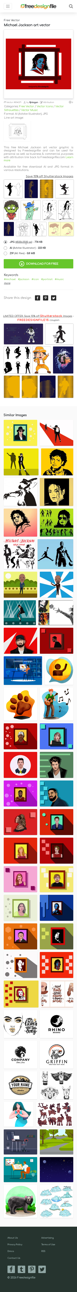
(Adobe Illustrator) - (28, 248)
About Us (12, 1238)
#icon (35, 279)
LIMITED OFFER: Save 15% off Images (37, 316)
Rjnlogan (33, 102)
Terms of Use (48, 1244)
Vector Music (29, 110)
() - (26, 242)
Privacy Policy (14, 1244)
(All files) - (22, 253)
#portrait (47, 279)
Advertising (47, 1238)
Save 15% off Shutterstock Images (49, 176)
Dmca (10, 1251)
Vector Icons (45, 106)
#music (59, 279)
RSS (43, 1251)
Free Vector (26, 106)
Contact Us (13, 1258)
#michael (10, 279)
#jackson (23, 279)
